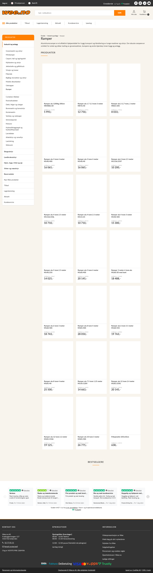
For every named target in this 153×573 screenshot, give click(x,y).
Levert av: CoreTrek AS (133, 570)
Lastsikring (10, 141)
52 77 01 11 (9, 543)
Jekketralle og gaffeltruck (15, 66)
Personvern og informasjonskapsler (14, 570)
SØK (120, 13)
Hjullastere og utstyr (13, 62)
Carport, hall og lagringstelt (16, 59)
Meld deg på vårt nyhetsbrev (113, 539)
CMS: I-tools (146, 570)
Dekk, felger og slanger (14, 105)
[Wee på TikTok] (144, 3)
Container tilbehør (12, 97)
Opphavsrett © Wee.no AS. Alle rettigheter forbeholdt (76, 570)
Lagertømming (42, 23)
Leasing (89, 23)
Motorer (9, 124)
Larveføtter (10, 133)
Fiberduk (9, 74)
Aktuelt (58, 23)
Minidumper (10, 55)
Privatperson (20, 3)
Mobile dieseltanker (13, 82)
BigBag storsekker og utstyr (16, 78)
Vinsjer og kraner (12, 70)
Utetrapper (10, 85)
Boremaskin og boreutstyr (15, 108)
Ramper (9, 89)
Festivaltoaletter (12, 101)
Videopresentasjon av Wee (112, 535)
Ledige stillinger (108, 559)
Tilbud (27, 23)
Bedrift (34, 3)
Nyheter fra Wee (108, 543)
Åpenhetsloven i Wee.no (112, 555)
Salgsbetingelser (108, 547)
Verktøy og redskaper (14, 116)
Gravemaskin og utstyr (14, 51)
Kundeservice (73, 23)
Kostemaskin (10, 112)
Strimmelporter (11, 120)
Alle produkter (11, 23)
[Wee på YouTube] (149, 3)
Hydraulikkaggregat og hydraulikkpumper (14, 129)
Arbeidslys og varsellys (14, 137)
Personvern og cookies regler (113, 551)
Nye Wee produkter (11, 180)
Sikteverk (9, 145)
